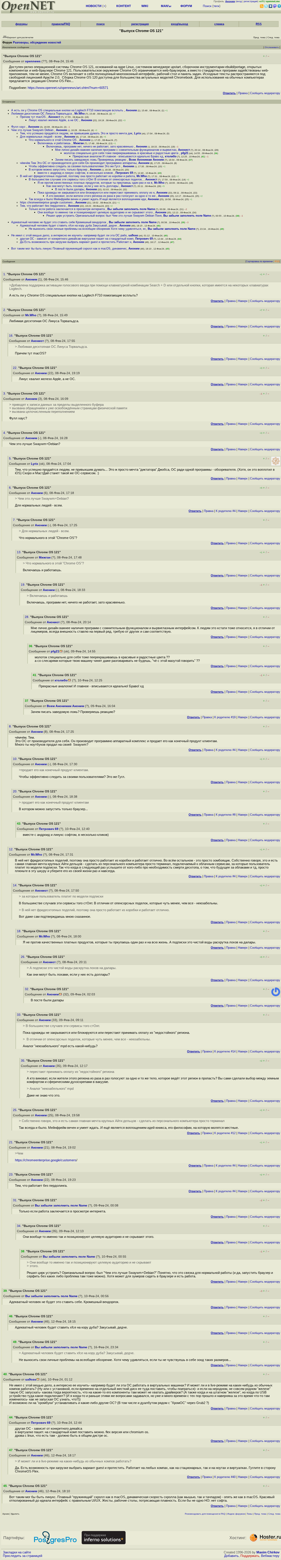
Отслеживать (272, 47)
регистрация (251, 1)
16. (11, 335)
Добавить (231, 1556)
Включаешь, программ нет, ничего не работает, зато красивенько (90, 146)
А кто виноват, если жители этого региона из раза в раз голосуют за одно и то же (101, 195)
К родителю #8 (226, 814)
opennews (33, 61)
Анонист (54, 116)
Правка (243, 93)
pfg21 (184, 153)
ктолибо (171, 156)
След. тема (274, 1514)
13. (19, 552)
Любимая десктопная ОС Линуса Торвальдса (42, 113)
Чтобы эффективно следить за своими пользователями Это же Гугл (75, 166)
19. (23, 584)
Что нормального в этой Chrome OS (53, 140)
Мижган (78, 143)
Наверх (243, 301)
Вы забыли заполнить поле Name (131, 209)
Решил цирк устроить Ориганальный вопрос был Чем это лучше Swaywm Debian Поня (104, 215)
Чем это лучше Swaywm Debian (32, 130)
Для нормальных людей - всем (41, 136)
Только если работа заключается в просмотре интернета (67, 209)
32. (27, 989)
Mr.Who (79, 113)
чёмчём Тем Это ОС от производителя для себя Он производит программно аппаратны (78, 163)
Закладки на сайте (17, 1552)
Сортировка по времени (259, 261)
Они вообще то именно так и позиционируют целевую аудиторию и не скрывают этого (95, 212)
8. (11, 726)
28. (27, 617)
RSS (259, 24)
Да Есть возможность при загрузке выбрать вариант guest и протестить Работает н (75, 242)
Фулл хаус (18, 126)
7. (14, 520)
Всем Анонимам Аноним (146, 159)
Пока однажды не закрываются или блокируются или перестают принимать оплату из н (96, 192)
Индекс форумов (236, 1514)
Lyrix (137, 133)
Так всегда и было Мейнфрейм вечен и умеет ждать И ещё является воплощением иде (87, 199)
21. (11, 1142)
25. (15, 1110)
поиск (100, 24)
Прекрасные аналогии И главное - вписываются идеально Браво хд (118, 156)
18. (19, 931)
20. (15, 791)
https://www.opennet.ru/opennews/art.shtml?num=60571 (68, 88)
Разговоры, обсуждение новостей (37, 42)
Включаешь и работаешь (55, 143)
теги (216, 6)
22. (15, 368)
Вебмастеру (270, 1556)
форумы (21, 24)
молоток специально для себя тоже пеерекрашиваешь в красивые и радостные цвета (121, 153)
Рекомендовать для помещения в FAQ (205, 1514)
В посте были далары (69, 189)
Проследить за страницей (22, 1556)
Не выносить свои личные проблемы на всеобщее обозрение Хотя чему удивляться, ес (87, 228)
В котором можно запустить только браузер (58, 169)
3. (5, 393)
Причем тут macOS (33, 116)
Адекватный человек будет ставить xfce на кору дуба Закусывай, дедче (69, 225)
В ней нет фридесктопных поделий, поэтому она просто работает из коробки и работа (77, 176)
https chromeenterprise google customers (47, 202)
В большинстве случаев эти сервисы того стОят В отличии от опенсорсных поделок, (86, 179)
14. (15, 885)
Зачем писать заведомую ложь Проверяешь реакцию (91, 159)
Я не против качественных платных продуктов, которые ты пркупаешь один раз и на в (95, 182)
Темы (249, 1514)
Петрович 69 (124, 172)
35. (23, 1060)
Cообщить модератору (265, 93)
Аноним (131, 110)
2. (5, 310)
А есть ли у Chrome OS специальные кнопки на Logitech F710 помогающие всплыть (67, 110)
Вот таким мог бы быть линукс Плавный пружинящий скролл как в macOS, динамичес (69, 248)
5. (11, 458)
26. (23, 957)
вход (239, 1)
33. (19, 1014)
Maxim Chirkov (267, 1552)
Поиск (207, 6)
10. (15, 759)
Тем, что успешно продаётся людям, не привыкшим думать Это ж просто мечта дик (76, 133)
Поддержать (249, 1556)
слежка (219, 24)
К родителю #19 (225, 717)
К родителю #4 (226, 511)
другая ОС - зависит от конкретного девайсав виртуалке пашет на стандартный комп (76, 238)
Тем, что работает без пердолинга (43, 205)
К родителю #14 (225, 1051)
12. (11, 849)
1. (5, 274)
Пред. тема (260, 1514)
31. (15, 1200)
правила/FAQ (61, 24)
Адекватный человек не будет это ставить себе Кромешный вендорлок (59, 222)
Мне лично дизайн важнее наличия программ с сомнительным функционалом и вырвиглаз (115, 149)
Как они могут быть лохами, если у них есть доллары (82, 186)
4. (5, 432)
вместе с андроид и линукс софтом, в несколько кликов (76, 172)
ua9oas (133, 235)
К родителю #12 (225, 1133)
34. (19, 1226)
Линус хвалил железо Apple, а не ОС (54, 120)
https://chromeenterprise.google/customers (45, 1160)
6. (11, 487)
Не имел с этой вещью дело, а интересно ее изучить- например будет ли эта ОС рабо (69, 235)
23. (11, 1174)
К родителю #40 (225, 1477)
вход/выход (179, 24)
